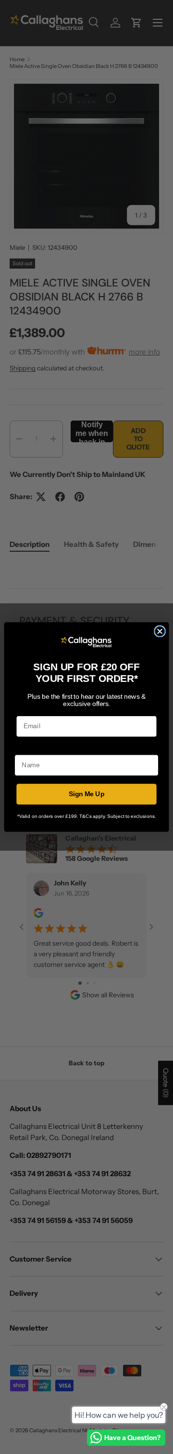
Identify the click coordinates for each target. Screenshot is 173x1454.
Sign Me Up (87, 794)
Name (24, 748)
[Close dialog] (160, 631)
